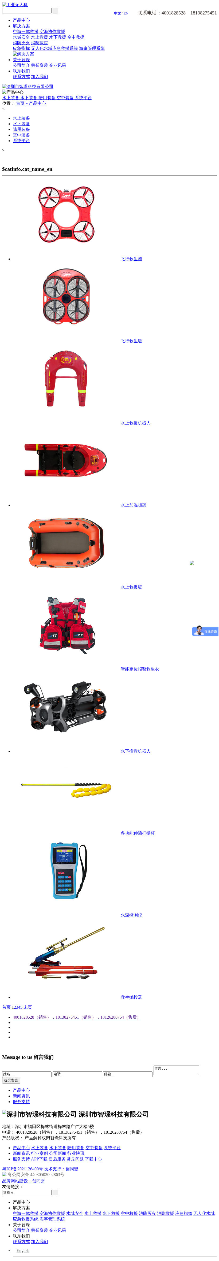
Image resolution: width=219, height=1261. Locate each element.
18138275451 (203, 13)
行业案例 (39, 1153)
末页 (27, 1007)
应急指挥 (21, 48)
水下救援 (57, 37)
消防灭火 (21, 42)
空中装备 (66, 97)
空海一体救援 (25, 31)
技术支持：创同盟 (61, 1169)
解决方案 (21, 26)
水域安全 (21, 37)
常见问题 (75, 1159)
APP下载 (39, 1159)
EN (126, 13)
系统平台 (83, 97)
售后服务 (57, 1159)
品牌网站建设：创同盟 (23, 1181)
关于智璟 (21, 59)
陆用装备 (47, 97)
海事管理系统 (92, 48)
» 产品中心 (36, 103)
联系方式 (21, 76)
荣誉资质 (39, 65)
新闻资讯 (21, 1096)
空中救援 (75, 37)
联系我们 (21, 71)
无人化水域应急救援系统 (54, 48)
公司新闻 (57, 1153)
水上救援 (39, 37)
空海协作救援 (52, 31)
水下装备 (29, 97)
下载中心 (93, 1159)
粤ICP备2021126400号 (22, 1169)
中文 (117, 13)
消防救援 (39, 42)
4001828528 (174, 13)
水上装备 (11, 97)
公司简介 (21, 65)
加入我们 (39, 76)
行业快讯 (75, 1153)
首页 (20, 103)
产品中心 (21, 20)
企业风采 (57, 65)
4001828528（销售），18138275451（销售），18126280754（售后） (77, 1017)
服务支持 (21, 1101)
